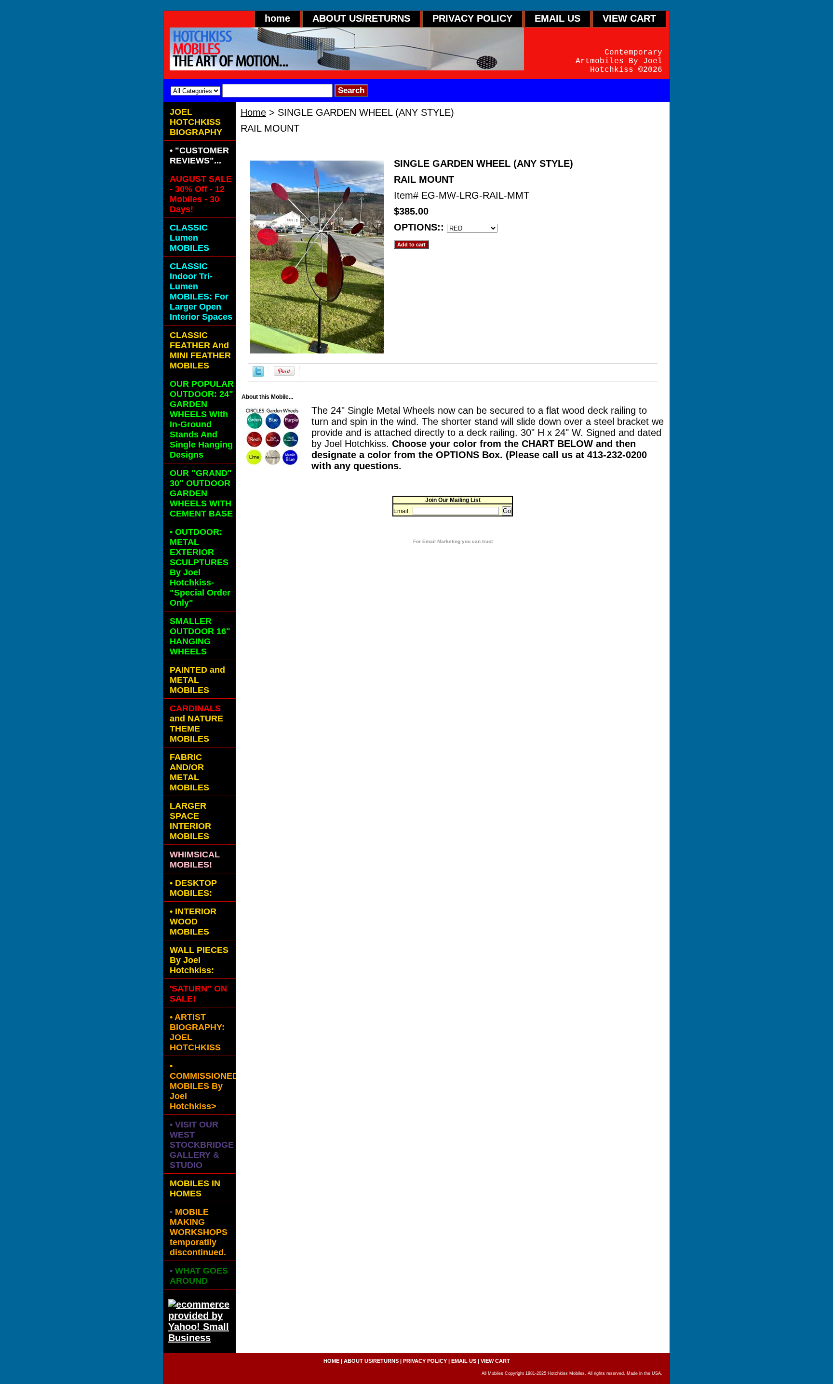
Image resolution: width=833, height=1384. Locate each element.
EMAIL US (557, 18)
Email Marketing (441, 541)
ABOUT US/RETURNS (361, 18)
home (277, 18)
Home (253, 112)
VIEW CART (629, 18)
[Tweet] (258, 373)
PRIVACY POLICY (472, 18)
